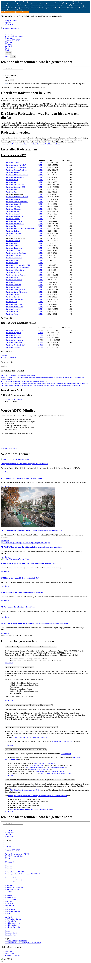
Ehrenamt (8, 42)
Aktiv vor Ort (10, 882)
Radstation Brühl (12, 189)
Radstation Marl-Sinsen (14, 258)
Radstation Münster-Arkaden (16, 275)
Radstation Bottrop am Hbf (15, 185)
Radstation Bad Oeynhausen (16, 167)
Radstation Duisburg (13, 206)
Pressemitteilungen (11, 933)
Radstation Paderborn (13, 285)
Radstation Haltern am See (15, 224)
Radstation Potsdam (13, 347)
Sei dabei (8, 46)
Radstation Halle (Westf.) (14, 221)
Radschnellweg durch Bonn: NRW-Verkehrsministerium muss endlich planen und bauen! (34, 623)
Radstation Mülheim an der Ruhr (17, 268)
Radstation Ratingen (13, 287)
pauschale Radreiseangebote (39, 769)
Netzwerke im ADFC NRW (15, 872)
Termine (8, 835)
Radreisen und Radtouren (14, 888)
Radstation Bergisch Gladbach (16, 170)
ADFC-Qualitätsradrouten (34, 767)
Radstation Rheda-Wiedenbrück (17, 292)
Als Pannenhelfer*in (12, 927)
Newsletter (9, 25)
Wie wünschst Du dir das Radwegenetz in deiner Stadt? (22, 478)
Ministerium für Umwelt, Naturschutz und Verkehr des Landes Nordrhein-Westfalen (30, 144)
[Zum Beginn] (2, 961)
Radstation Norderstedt (14, 342)
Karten (42, 771)
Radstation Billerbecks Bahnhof (17, 175)
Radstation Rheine (12, 294)
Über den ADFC (11, 897)
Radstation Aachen (12, 163)
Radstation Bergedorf (13, 333)
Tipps (37, 771)
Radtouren (9, 837)
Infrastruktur (5, 355)
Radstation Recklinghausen (15, 289)
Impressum (9, 951)
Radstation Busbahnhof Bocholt (17, 197)
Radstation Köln (11, 243)
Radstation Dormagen (13, 199)
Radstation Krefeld (12, 246)
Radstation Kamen (12, 236)
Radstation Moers (12, 263)
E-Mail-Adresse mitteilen (14, 856)
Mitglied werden (11, 21)
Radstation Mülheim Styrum (15, 270)
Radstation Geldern (12, 211)
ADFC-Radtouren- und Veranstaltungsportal (55, 773)
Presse (7, 48)
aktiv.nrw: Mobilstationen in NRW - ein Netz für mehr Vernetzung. (24, 381)
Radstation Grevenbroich (14, 216)
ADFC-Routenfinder (36, 765)
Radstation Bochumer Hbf (15, 177)
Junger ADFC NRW (12, 40)
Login (7, 50)
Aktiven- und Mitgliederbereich (16, 941)
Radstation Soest (11, 302)
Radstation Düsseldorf (13, 209)
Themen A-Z (9, 846)
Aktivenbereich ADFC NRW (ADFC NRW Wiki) (23, 943)
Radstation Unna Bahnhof (15, 304)
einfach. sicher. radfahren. (14, 36)
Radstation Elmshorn (13, 335)
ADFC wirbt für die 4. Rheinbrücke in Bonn (18, 607)
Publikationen (10, 905)
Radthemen (9, 38)
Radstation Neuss (12, 277)
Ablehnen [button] (4, 12)
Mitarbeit (8, 901)
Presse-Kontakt (10, 935)
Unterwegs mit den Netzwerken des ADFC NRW (22, 874)
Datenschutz (9, 953)
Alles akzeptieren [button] (23, 12)
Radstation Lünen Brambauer (16, 253)
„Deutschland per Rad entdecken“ (45, 763)
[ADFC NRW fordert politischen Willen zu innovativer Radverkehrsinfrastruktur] (28, 526)
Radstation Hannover (13, 338)
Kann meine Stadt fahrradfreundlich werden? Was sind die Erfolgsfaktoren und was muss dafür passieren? (40, 780)
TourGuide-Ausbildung (13, 880)
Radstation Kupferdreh (14, 248)
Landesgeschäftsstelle (12, 911)
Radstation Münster (12, 272)
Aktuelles (8, 34)
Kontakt (8, 858)
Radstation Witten (12, 314)
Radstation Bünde (12, 192)
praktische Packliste (58, 771)
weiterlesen (9, 663)
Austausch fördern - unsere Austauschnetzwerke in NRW (31, 809)
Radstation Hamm (12, 226)
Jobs (6, 907)
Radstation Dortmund (13, 204)
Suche (7, 56)
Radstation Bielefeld (13, 172)
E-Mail (41, 163)
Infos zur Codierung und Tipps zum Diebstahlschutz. (29, 737)
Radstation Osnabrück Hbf (15, 345)
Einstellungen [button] (12, 12)
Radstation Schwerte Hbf (14, 299)
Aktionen (8, 892)
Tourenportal (66, 754)
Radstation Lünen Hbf (13, 255)
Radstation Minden (12, 260)
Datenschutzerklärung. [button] (14, 10)
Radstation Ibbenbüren (14, 233)
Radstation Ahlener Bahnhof (16, 165)
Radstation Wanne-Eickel (14, 307)
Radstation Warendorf (13, 309)
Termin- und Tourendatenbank (63, 741)
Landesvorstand (10, 909)
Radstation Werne (12, 311)
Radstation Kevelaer (13, 241)
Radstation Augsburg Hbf (15, 330)
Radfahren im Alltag (12, 890)
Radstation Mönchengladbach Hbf (18, 265)
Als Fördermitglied (12, 925)
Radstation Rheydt (12, 297)
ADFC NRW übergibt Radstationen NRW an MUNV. (20, 375)
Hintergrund (9, 862)
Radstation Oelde (12, 282)
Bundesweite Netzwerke (14, 878)
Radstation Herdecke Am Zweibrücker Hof (21, 228)
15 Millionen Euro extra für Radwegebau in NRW (20, 578)
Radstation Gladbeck (13, 214)
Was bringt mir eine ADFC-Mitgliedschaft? (19, 667)
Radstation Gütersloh (13, 219)
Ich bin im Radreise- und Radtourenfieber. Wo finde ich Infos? (26, 749)
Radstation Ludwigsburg (14, 340)
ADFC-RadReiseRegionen (56, 767)
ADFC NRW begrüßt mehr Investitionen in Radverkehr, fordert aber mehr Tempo (32, 547)
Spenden (8, 23)
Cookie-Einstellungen (13, 955)
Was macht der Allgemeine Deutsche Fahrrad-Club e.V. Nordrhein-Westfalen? (31, 647)
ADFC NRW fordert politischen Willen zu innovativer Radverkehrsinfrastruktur (31, 530)
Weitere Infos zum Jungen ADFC (17, 854)
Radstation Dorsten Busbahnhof (17, 202)
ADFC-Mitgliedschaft (13, 919)
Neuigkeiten (9, 833)
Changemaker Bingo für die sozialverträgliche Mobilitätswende (24, 464)
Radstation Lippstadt (13, 250)
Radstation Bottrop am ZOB (16, 187)
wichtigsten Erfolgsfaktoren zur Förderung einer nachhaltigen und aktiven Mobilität (37, 796)
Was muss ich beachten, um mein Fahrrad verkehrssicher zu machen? (29, 705)
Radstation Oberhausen (14, 280)
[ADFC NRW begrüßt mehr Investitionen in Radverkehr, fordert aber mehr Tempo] (25, 543)
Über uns (8, 44)
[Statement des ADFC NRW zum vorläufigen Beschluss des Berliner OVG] (15, 559)
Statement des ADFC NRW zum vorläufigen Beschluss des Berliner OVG (28, 563)
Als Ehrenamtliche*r (12, 923)
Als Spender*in (10, 921)
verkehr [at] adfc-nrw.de (13, 399)
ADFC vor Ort (10, 899)
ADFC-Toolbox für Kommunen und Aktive (25, 790)
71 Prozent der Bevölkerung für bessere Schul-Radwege (22, 592)
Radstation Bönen (12, 180)
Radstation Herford (12, 231)
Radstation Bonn (11, 182)
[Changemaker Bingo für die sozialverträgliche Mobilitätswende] (15, 459)
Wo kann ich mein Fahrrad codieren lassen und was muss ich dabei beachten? (31, 727)
